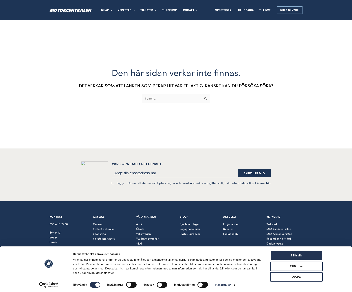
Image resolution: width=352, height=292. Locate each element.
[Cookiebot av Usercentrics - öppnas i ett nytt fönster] (49, 285)
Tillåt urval (296, 266)
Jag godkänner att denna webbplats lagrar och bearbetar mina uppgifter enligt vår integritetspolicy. (193, 183)
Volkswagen (143, 234)
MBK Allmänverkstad (279, 234)
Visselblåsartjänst (104, 238)
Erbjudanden (231, 224)
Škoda (140, 229)
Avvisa (296, 276)
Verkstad (271, 224)
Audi (139, 224)
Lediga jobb (230, 234)
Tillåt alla (296, 255)
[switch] (131, 285)
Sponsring (99, 234)
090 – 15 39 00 (59, 224)
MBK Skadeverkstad (278, 229)
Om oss (97, 224)
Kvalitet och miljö (104, 229)
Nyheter (228, 229)
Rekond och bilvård (278, 238)
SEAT (139, 243)
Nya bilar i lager (189, 224)
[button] (133, 10)
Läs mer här (263, 183)
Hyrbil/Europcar (190, 234)
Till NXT (264, 10)
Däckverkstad (274, 243)
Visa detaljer (223, 284)
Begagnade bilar (190, 229)
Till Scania (246, 10)
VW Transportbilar (147, 238)
